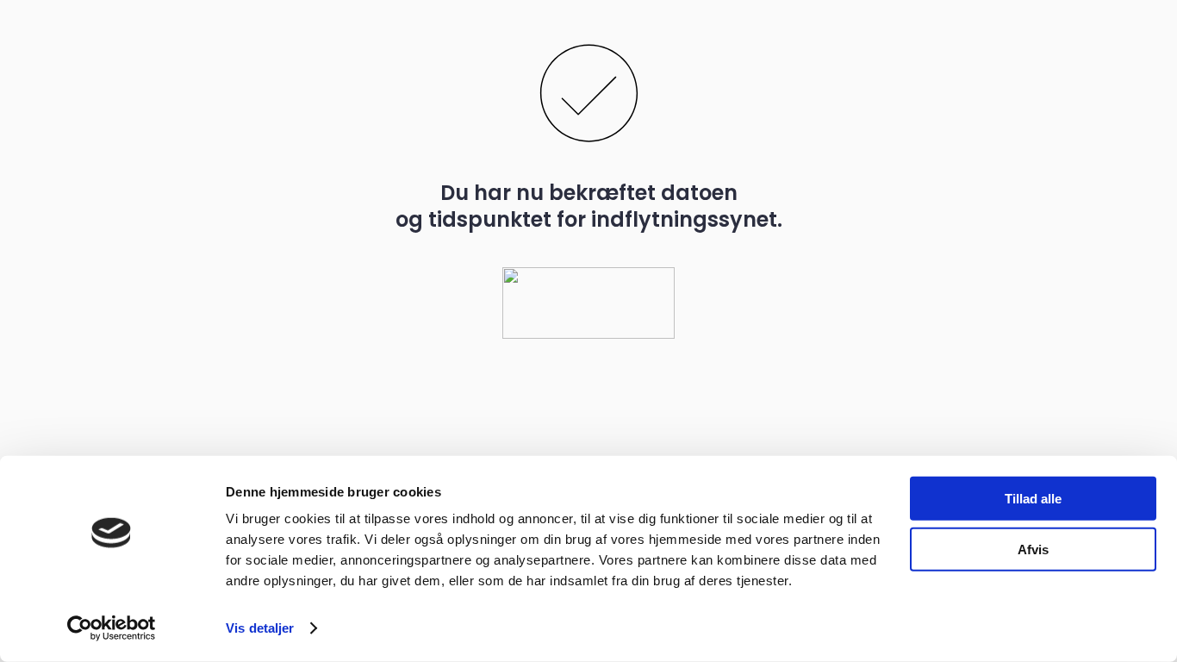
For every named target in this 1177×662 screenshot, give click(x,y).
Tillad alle (1033, 498)
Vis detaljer (260, 628)
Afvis (1033, 548)
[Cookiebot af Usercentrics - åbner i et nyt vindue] (111, 628)
